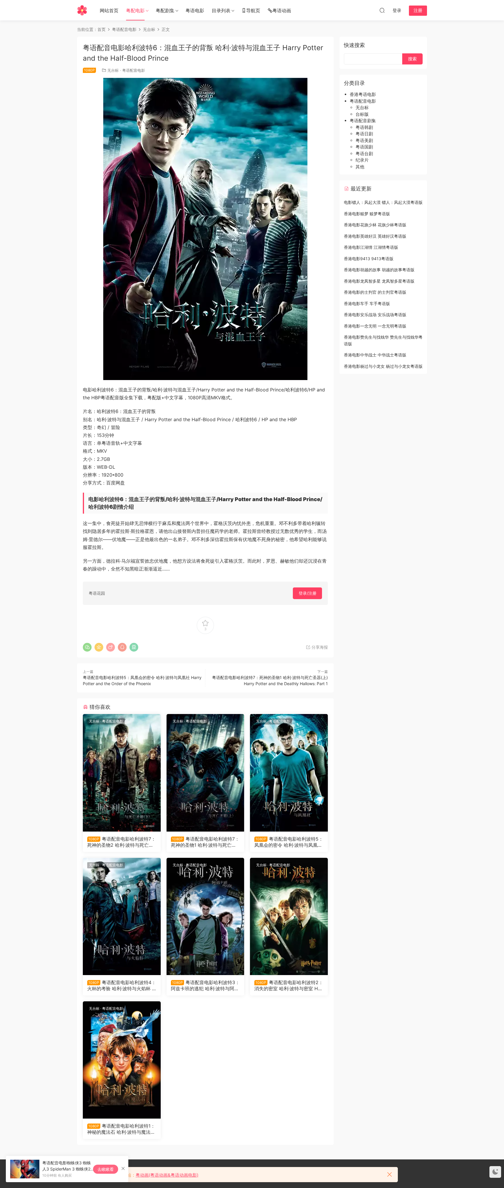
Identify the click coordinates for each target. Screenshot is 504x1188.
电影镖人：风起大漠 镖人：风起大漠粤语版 (383, 202)
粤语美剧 (364, 140)
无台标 (113, 70)
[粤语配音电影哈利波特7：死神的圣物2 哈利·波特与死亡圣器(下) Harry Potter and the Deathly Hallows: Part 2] (122, 772)
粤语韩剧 (364, 127)
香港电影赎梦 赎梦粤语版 (367, 213)
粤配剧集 (165, 10)
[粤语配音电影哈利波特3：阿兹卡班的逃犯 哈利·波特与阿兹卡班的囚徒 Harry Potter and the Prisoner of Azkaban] (205, 916)
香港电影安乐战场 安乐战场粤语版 (375, 314)
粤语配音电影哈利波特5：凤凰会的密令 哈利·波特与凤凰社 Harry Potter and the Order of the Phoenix (288, 842)
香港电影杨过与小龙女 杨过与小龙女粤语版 (383, 366)
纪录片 (362, 160)
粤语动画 (281, 10)
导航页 (253, 10)
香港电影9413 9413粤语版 (368, 258)
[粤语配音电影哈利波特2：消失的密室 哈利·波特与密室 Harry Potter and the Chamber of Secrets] (289, 916)
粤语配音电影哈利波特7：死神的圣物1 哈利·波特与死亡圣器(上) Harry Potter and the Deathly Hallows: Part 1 (205, 842)
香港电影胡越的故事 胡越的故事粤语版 (379, 269)
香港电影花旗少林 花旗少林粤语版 (375, 224)
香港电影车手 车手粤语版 (367, 303)
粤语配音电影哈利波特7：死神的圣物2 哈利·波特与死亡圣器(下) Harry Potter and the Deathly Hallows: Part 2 (121, 842)
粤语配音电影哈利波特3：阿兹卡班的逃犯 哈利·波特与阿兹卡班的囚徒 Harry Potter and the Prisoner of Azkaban (205, 985)
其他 (360, 166)
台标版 (362, 114)
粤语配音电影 (133, 70)
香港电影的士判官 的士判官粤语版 (375, 292)
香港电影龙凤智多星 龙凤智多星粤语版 (379, 281)
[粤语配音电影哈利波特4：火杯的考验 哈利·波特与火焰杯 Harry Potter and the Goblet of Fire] (122, 916)
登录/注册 (307, 593)
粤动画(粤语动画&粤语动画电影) (167, 1175)
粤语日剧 (364, 134)
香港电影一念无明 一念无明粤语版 (375, 325)
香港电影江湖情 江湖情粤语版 (371, 247)
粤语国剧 (364, 147)
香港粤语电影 (363, 94)
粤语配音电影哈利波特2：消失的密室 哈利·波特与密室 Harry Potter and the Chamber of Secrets (288, 985)
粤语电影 (195, 10)
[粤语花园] (82, 10)
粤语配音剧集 (363, 120)
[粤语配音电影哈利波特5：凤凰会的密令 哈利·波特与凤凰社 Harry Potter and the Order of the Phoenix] (289, 772)
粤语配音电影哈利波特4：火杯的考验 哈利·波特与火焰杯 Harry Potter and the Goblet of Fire (121, 985)
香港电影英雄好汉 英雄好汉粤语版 (375, 236)
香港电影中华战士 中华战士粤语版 (375, 354)
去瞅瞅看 (105, 1169)
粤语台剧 (364, 153)
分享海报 (319, 647)
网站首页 (109, 10)
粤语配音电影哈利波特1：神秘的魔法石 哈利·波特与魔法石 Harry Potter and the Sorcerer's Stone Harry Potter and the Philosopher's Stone (121, 1129)
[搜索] (382, 10)
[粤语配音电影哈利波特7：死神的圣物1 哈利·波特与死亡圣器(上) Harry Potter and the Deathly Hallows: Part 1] (205, 772)
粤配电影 (135, 10)
